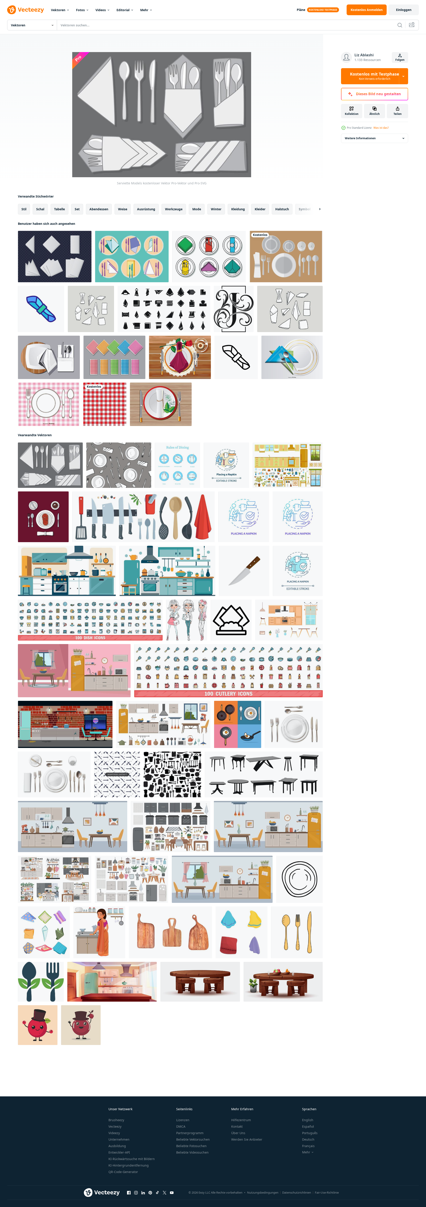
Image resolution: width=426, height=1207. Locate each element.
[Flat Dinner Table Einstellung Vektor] (286, 256)
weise (122, 209)
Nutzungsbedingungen (262, 1192)
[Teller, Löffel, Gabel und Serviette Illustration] (292, 357)
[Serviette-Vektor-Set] (209, 256)
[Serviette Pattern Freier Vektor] (118, 465)
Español (308, 1126)
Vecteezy (114, 1126)
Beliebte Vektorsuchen (193, 1139)
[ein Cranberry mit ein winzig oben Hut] (37, 1025)
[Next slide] (316, 209)
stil (23, 209)
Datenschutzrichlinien (296, 1192)
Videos (100, 10)
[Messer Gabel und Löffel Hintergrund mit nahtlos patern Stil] (117, 774)
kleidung (238, 209)
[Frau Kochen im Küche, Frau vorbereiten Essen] (99, 932)
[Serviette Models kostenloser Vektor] (50, 465)
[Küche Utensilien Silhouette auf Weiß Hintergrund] (172, 774)
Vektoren (58, 10)
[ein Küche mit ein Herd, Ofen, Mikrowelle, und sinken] (67, 571)
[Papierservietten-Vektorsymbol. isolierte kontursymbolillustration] (41, 309)
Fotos (80, 10)
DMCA (180, 1126)
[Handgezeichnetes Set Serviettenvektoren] (290, 309)
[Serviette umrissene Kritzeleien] (91, 309)
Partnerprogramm (189, 1133)
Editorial (123, 10)
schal (40, 209)
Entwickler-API (119, 1152)
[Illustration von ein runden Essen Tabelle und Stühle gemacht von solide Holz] (200, 982)
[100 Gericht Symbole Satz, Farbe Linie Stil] (90, 620)
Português (310, 1133)
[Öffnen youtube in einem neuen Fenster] (172, 1192)
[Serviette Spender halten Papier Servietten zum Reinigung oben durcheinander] (231, 620)
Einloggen (403, 10)
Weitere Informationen (360, 138)
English (307, 1120)
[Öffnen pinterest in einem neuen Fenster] (150, 1192)
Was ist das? (381, 128)
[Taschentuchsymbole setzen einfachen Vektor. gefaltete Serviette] (164, 309)
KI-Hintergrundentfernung (128, 1165)
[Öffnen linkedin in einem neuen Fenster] (143, 1192)
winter (216, 209)
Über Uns (238, 1133)
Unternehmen (118, 1139)
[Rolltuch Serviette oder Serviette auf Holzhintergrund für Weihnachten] (161, 404)
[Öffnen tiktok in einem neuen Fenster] (157, 1192)
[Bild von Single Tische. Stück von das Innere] (264, 774)
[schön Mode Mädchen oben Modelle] (186, 620)
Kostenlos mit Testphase (374, 76)
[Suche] (400, 25)
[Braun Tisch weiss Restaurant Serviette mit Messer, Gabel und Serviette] (180, 357)
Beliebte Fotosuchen (191, 1146)
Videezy (114, 1133)
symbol (304, 209)
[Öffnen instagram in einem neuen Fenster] (136, 1192)
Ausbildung (117, 1146)
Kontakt (237, 1126)
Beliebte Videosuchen (192, 1152)
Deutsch (308, 1139)
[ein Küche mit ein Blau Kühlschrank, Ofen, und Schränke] (167, 571)
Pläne (301, 10)
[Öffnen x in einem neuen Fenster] (164, 1192)
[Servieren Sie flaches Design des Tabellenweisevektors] (43, 516)
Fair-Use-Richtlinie (327, 1192)
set (77, 209)
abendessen (98, 209)
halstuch (282, 209)
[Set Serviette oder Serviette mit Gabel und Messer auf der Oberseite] (132, 256)
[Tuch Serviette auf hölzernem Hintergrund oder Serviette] (49, 357)
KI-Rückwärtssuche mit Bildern (131, 1159)
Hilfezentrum (241, 1120)
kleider (260, 209)
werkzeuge (173, 209)
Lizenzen (182, 1120)
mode (196, 209)
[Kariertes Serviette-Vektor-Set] (114, 357)
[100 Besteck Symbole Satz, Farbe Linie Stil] (228, 670)
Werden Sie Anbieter (246, 1139)
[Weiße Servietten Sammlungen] (54, 256)
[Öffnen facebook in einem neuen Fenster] (129, 1192)
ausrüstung (146, 209)
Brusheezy (116, 1120)
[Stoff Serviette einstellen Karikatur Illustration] (44, 932)
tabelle (59, 209)
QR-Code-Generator (123, 1172)
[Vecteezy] (25, 9)
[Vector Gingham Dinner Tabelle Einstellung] (49, 404)
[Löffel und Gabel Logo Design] (41, 982)
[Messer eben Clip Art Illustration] (244, 571)
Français (308, 1146)
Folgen (400, 60)
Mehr (144, 10)
